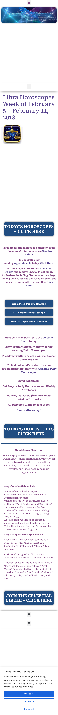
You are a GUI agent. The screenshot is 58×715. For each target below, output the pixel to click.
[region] (29, 691)
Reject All (29, 709)
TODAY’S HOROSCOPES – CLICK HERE (29, 431)
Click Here (46, 263)
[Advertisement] (29, 53)
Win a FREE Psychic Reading (29, 304)
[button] (29, 2)
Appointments (22, 263)
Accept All (29, 694)
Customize (29, 701)
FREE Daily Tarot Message (29, 312)
